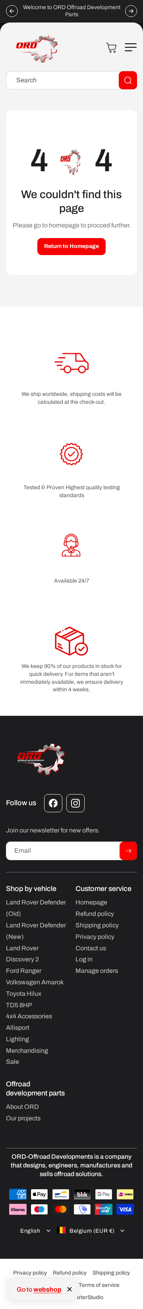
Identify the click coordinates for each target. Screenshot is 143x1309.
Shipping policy (111, 1273)
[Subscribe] (128, 851)
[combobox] (71, 80)
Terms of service (99, 1285)
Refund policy (70, 1273)
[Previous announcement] (12, 11)
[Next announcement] (131, 11)
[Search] (128, 80)
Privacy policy (30, 1273)
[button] (129, 47)
